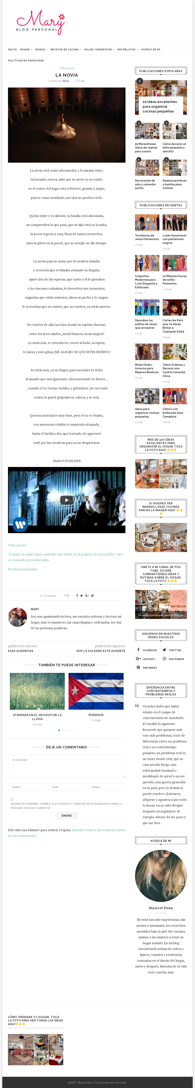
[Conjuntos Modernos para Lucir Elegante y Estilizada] (147, 263)
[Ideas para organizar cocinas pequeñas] (147, 396)
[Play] (66, 500)
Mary (66, 81)
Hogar (25, 49)
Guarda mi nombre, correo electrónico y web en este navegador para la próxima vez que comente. (66, 806)
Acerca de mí (150, 49)
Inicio (12, 49)
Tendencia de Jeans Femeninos (147, 237)
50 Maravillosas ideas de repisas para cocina (146, 147)
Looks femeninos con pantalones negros (174, 239)
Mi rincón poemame (22, 569)
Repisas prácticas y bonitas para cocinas (174, 184)
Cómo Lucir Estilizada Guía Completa (173, 412)
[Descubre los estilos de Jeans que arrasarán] (147, 307)
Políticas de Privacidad (26, 60)
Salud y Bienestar (98, 49)
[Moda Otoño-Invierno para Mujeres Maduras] (147, 352)
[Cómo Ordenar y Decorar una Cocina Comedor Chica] (175, 352)
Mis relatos (126, 49)
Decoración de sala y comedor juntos (145, 184)
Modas (40, 49)
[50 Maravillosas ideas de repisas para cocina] (147, 131)
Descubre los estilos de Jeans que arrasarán (146, 324)
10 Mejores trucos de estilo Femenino (175, 280)
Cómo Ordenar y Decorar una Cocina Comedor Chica (174, 370)
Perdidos (96, 715)
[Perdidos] (96, 691)
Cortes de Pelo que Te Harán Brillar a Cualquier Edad (173, 326)
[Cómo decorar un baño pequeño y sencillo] (175, 131)
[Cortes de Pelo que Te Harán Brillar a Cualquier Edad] (175, 307)
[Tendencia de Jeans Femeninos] (147, 222)
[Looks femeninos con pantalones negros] (175, 222)
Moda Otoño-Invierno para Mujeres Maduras (146, 368)
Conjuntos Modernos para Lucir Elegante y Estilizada (146, 282)
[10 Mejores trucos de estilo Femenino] (175, 263)
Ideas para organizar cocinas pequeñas (147, 412)
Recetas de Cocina (65, 49)
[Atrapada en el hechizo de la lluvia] (37, 691)
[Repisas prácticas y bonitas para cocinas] (175, 168)
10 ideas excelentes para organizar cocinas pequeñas (160, 106)
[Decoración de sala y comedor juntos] (147, 168)
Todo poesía (67, 68)
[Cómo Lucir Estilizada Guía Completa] (175, 396)
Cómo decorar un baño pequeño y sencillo (174, 147)
